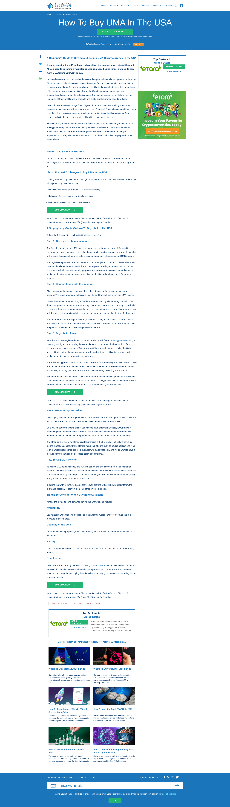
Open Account (76, 622)
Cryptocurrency (71, 14)
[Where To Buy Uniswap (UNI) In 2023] (114, 656)
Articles (58, 14)
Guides (155, 6)
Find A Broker (166, 6)
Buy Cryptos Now (112, 31)
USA (89, 603)
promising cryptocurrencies (94, 565)
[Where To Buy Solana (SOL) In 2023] (69, 656)
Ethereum (51, 83)
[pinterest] (168, 777)
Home (103, 6)
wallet (103, 421)
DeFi (109, 113)
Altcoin (78, 603)
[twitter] (177, 777)
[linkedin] (182, 777)
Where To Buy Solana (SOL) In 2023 (67, 669)
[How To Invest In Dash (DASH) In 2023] (114, 696)
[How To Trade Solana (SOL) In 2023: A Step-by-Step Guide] (69, 696)
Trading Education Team (96, 44)
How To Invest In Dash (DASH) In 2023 (112, 709)
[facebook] (164, 777)
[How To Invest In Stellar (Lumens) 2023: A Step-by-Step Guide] (114, 736)
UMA (98, 603)
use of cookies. (169, 794)
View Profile (79, 627)
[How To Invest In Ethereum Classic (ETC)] (69, 736)
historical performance (84, 548)
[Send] (177, 785)
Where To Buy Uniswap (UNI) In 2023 (112, 669)
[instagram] (172, 777)
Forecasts (145, 6)
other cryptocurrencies (120, 340)
